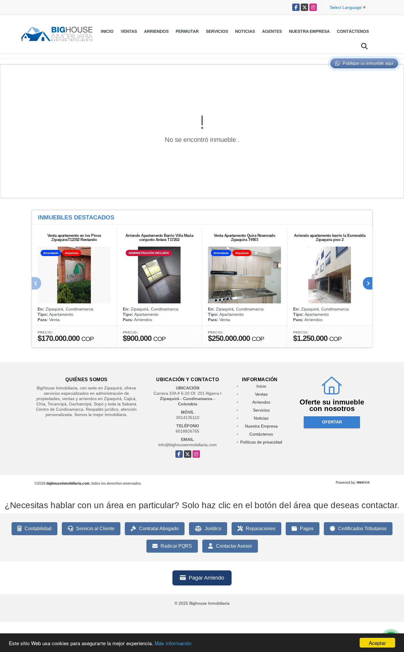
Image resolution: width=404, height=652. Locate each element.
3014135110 (187, 417)
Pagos (306, 528)
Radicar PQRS (176, 546)
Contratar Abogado (159, 528)
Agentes (272, 31)
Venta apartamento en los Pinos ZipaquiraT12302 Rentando (74, 237)
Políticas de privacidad (261, 442)
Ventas (129, 31)
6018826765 (187, 431)
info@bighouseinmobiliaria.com (187, 444)
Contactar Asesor (234, 546)
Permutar (187, 31)
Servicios (217, 31)
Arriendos (156, 31)
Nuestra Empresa (309, 31)
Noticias (245, 31)
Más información (173, 643)
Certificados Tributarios (362, 528)
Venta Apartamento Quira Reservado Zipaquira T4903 (244, 237)
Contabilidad (38, 528)
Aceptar (377, 642)
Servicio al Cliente (95, 528)
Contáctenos (353, 31)
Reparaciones (260, 528)
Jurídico (213, 528)
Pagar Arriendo (206, 578)
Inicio (107, 31)
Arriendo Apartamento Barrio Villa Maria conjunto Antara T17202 (159, 237)
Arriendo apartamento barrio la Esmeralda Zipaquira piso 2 (329, 237)
